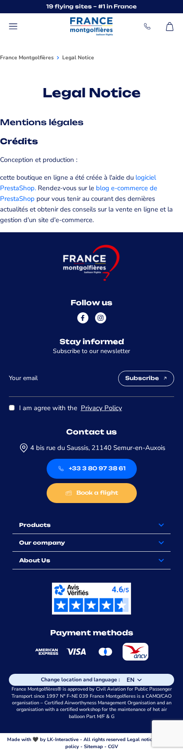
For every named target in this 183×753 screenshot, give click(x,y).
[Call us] (147, 26)
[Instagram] (100, 317)
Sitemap (93, 746)
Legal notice (141, 739)
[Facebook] (82, 317)
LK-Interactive (63, 739)
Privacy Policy (101, 407)
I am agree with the (70, 407)
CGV (113, 746)
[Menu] (13, 26)
